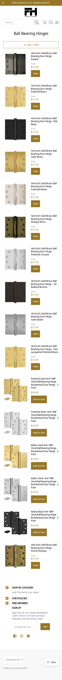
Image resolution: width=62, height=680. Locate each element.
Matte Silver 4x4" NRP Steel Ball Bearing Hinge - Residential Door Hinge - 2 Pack (45, 483)
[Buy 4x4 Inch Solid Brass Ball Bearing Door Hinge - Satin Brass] (15, 162)
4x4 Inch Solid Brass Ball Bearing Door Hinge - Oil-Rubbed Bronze (44, 284)
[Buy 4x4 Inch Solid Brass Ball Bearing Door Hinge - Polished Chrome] (15, 259)
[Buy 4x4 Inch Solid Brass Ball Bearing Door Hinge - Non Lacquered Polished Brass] (15, 357)
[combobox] (19, 22)
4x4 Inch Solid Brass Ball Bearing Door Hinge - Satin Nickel (44, 316)
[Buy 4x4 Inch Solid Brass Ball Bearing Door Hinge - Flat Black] (15, 129)
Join (45, 626)
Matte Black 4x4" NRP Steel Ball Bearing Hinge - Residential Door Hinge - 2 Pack (45, 516)
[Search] (36, 22)
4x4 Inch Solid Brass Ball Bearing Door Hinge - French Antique (44, 547)
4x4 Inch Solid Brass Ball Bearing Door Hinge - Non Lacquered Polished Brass (44, 349)
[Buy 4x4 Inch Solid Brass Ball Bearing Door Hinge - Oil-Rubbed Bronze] (15, 292)
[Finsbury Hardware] (31, 12)
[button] (45, 22)
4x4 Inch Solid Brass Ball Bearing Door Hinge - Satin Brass (44, 153)
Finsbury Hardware (11, 668)
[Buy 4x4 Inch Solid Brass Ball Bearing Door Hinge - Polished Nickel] (15, 194)
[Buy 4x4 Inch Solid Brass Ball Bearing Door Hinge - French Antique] (15, 556)
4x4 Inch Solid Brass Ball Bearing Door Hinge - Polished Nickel (44, 186)
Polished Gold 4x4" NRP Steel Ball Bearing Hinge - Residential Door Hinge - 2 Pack (45, 383)
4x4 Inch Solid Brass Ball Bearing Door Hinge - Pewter (44, 56)
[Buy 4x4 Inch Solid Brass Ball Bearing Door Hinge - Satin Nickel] (15, 325)
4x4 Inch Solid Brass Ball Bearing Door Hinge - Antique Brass (44, 218)
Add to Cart (39, 399)
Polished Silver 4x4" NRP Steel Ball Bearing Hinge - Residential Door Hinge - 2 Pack (45, 416)
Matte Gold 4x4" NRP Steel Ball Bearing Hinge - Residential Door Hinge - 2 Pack (45, 449)
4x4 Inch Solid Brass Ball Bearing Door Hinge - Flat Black (44, 121)
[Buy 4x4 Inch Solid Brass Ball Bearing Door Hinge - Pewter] (15, 64)
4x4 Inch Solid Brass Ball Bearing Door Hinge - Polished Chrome (44, 251)
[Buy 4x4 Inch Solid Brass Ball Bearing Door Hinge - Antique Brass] (15, 227)
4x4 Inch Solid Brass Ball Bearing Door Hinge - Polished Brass (44, 88)
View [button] (35, 73)
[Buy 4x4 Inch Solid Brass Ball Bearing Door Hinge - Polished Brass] (15, 97)
